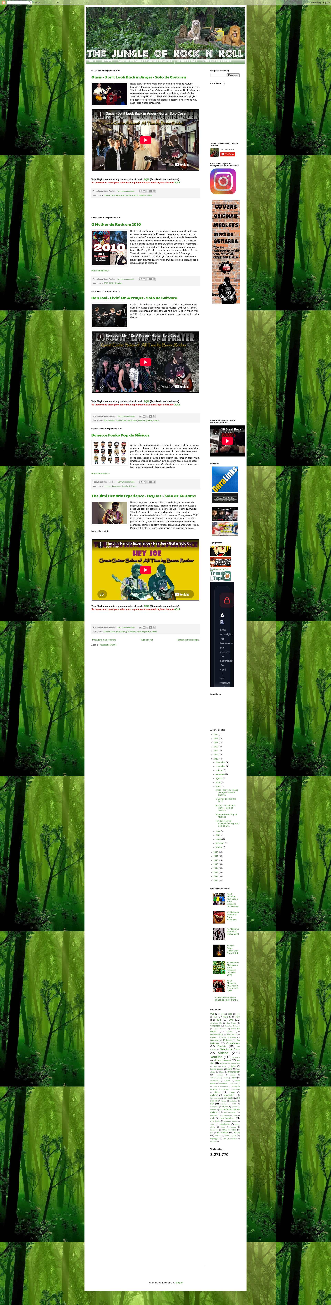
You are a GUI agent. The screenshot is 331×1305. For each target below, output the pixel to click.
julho (218, 782)
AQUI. (177, 404)
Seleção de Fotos (129, 486)
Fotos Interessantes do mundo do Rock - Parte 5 (226, 998)
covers (227, 1081)
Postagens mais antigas (188, 640)
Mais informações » (100, 271)
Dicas (229, 1031)
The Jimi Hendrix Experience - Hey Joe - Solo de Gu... (227, 823)
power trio (226, 1115)
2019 (216, 759)
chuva (226, 1078)
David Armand (220, 1029)
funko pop (116, 486)
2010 (106, 283)
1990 (230, 1014)
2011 (216, 880)
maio (218, 831)
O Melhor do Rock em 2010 (116, 224)
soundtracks (224, 1124)
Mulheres (227, 1040)
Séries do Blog (187, 61)
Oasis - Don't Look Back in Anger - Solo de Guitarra (138, 77)
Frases (213, 1037)
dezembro (221, 762)
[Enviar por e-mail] (140, 191)
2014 (216, 868)
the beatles (222, 1133)
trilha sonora (230, 1136)
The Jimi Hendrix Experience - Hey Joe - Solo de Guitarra (143, 495)
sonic (212, 1124)
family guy (225, 1089)
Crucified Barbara (232, 1026)
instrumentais (215, 1098)
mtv (212, 1104)
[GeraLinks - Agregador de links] (225, 491)
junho (219, 786)
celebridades (215, 1078)
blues (221, 1072)
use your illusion (230, 1139)
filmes (217, 1092)
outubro (220, 770)
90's (231, 1019)
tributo (217, 1136)
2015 (216, 864)
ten (211, 1133)
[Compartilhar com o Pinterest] (154, 191)
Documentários (216, 1034)
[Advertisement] (145, 207)
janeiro (219, 847)
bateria (229, 1069)
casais (232, 1075)
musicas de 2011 (228, 1104)
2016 (216, 860)
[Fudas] (220, 566)
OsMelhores (233, 1043)
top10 (237, 1133)
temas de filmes (229, 1130)
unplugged (214, 1139)
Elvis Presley (232, 1034)
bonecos (107, 486)
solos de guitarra (139, 195)
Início (92, 61)
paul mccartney (230, 1112)
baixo (233, 1066)
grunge (232, 1092)
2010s (111, 283)
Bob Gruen (231, 1023)
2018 (216, 852)
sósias (233, 1127)
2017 (216, 856)
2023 (216, 742)
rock (212, 1118)
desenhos (223, 1083)
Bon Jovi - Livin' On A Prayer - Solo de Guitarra (134, 297)
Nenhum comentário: (127, 191)
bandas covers (216, 1069)
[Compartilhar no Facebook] (150, 191)
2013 (216, 872)
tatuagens (214, 1130)
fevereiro (220, 843)
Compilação (215, 1026)
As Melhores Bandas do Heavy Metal (233, 931)
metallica (233, 1101)
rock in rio (214, 1121)
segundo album (230, 1121)
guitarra (214, 1095)
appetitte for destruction (230, 1063)
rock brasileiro (227, 1118)
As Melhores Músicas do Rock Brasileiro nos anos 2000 (233, 968)
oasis (128, 195)
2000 (237, 1014)
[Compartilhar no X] (147, 191)
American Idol (216, 1023)
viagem (213, 1141)
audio (224, 1066)
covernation (215, 1081)
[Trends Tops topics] (220, 580)
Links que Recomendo (217, 61)
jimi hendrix (131, 632)
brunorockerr (234, 1072)
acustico (236, 1057)
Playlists (118, 283)
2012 (216, 876)
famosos (236, 1089)
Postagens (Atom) (107, 645)
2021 (216, 751)
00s (212, 1013)
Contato (107, 61)
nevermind (214, 1107)
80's (105, 420)
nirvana (225, 1107)
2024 (216, 738)
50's (215, 1017)
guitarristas (229, 1095)
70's (237, 1016)
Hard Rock (215, 1040)
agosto (219, 778)
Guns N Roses (229, 1037)
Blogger (179, 1283)
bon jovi (111, 420)
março (219, 839)
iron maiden (229, 1098)
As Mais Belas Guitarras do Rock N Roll (233, 949)
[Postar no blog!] (144, 191)
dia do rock (235, 1083)
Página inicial (146, 640)
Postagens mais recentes (104, 640)
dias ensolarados (221, 1086)
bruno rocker (109, 195)
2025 (216, 734)
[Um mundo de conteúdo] (220, 555)
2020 (216, 754)
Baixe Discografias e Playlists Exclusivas (145, 61)
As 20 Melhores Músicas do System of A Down (232, 986)
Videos (150, 195)
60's (225, 1016)
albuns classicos (222, 1060)
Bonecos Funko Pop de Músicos (120, 435)
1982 (222, 1014)
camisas (220, 1075)
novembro (221, 766)
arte (215, 1066)
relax (235, 1115)
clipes (234, 1078)
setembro (220, 774)
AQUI (146, 179)
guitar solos (120, 195)
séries (222, 1127)
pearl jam (214, 1115)
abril (218, 835)
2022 (216, 747)
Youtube (216, 1057)
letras (224, 1101)
